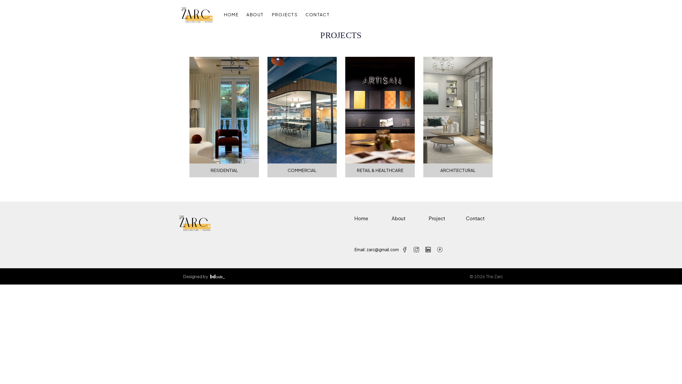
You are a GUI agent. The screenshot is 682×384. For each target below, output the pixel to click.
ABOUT (254, 14)
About (398, 218)
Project (437, 218)
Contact (475, 218)
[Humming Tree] (197, 14)
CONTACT (317, 14)
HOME (231, 14)
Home (361, 218)
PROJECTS (284, 14)
